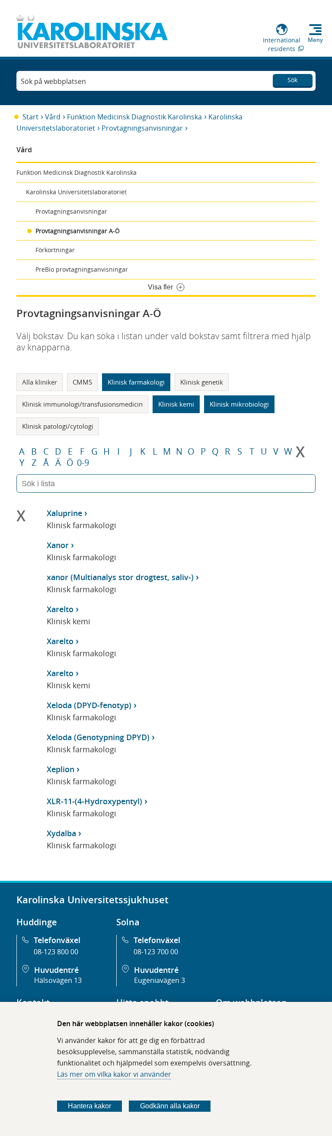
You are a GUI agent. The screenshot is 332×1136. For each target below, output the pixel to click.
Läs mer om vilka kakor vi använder (114, 1074)
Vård (53, 117)
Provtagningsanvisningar (142, 128)
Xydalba (61, 833)
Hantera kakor (89, 1106)
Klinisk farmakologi (136, 382)
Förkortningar (55, 250)
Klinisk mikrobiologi (239, 404)
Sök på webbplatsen (53, 81)
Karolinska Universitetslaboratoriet (76, 192)
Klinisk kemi (176, 404)
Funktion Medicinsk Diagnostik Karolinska (134, 117)
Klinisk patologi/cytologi (57, 426)
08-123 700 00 (156, 951)
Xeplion (60, 769)
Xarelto (60, 609)
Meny (315, 39)
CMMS (82, 382)
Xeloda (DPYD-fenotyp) (89, 705)
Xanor (58, 545)
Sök (292, 80)
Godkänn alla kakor (170, 1106)
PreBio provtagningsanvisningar (81, 269)
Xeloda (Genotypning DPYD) (98, 737)
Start (30, 117)
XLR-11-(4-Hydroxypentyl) (94, 801)
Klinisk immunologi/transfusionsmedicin (82, 404)
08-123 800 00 (56, 951)
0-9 (83, 463)
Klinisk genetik (201, 382)
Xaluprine (64, 513)
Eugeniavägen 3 (159, 980)
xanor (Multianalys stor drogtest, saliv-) (120, 577)
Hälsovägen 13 (58, 980)
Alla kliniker (39, 382)
